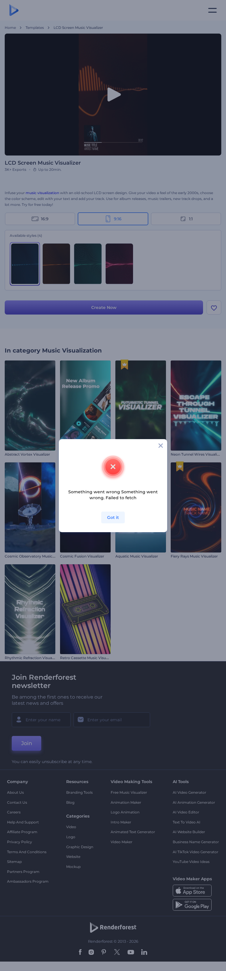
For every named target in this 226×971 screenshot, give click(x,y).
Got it (113, 517)
